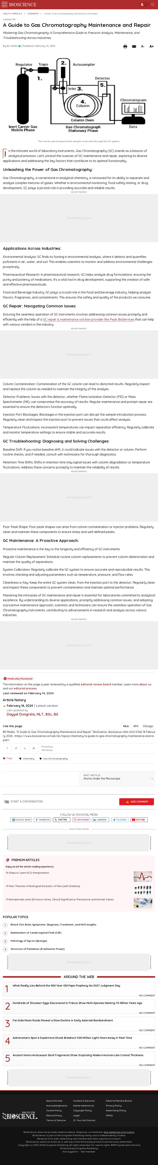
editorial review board (96, 684)
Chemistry (9, 19)
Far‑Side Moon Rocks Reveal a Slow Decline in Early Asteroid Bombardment (63, 1020)
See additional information (119, 1132)
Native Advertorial (83, 1105)
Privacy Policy (114, 1105)
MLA (126, 726)
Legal (76, 1115)
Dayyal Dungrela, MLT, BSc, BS (32, 714)
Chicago (148, 726)
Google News (23, 820)
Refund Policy (54, 1115)
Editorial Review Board (119, 1100)
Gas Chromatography (55, 758)
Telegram (121, 820)
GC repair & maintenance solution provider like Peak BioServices (88, 319)
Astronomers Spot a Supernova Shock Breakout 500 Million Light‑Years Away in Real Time (72, 1038)
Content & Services (84, 1100)
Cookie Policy (54, 1110)
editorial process (25, 688)
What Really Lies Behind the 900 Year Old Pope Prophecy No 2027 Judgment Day (66, 985)
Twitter (62, 820)
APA (135, 726)
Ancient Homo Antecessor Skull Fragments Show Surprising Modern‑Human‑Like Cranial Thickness (78, 1055)
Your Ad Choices (86, 1120)
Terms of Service (56, 1120)
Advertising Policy (116, 1110)
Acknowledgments (56, 1105)
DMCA (109, 1115)
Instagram (83, 820)
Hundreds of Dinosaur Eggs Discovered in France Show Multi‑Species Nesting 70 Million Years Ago (77, 1003)
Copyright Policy (82, 1110)
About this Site (54, 1100)
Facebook (44, 820)
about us (145, 684)
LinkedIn (101, 820)
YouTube (140, 820)
